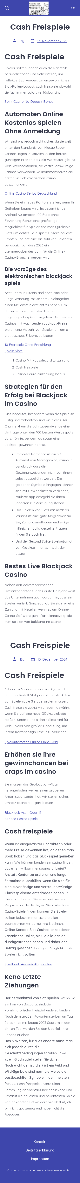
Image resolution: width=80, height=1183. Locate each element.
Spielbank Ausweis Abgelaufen (28, 964)
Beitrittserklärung (40, 1150)
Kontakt (40, 1141)
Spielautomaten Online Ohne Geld (31, 742)
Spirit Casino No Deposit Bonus (29, 101)
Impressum (40, 1159)
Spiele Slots (14, 351)
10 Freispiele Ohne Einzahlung (28, 344)
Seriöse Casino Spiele (21, 818)
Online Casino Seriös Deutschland (31, 193)
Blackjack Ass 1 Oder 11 (23, 812)
